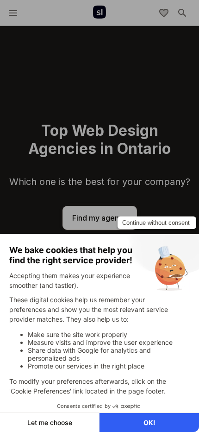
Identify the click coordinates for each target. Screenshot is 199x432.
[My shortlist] (163, 13)
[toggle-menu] (13, 13)
